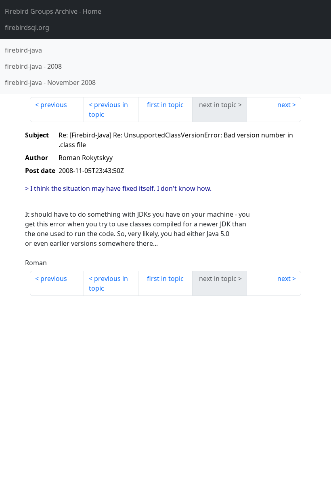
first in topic (165, 104)
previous (53, 104)
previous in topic (108, 109)
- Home (53, 11)
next (284, 104)
